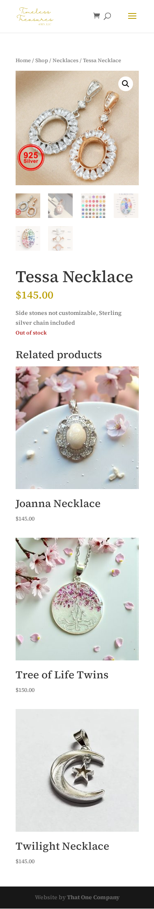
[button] (125, 83)
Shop (41, 60)
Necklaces (65, 60)
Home (23, 60)
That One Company (93, 897)
